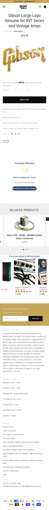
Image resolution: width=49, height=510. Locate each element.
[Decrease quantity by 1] (15, 90)
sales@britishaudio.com (12, 486)
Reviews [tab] (6, 140)
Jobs (4, 474)
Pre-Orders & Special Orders (13, 434)
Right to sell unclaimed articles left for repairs (21, 442)
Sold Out (24, 99)
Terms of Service (9, 431)
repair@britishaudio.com (31, 486)
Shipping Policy (9, 438)
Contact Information (11, 471)
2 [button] (23, 249)
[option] (24, 57)
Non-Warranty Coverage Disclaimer (16, 467)
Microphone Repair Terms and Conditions (19, 450)
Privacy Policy (8, 427)
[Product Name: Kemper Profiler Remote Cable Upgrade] (24, 278)
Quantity (6, 90)
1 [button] (21, 249)
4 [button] (27, 249)
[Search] (40, 7)
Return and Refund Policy (13, 446)
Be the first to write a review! (24, 188)
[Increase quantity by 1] (27, 90)
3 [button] (25, 249)
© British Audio (24, 497)
